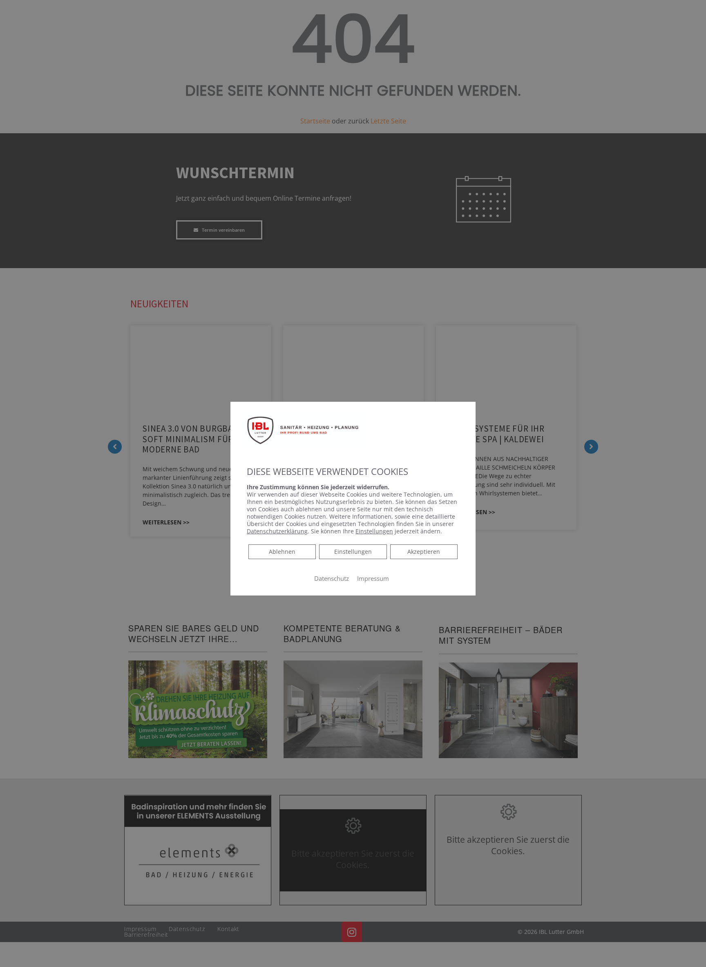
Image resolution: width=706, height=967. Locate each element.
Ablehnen (281, 551)
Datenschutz (331, 578)
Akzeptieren (423, 551)
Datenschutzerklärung (277, 531)
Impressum (373, 578)
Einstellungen (353, 551)
